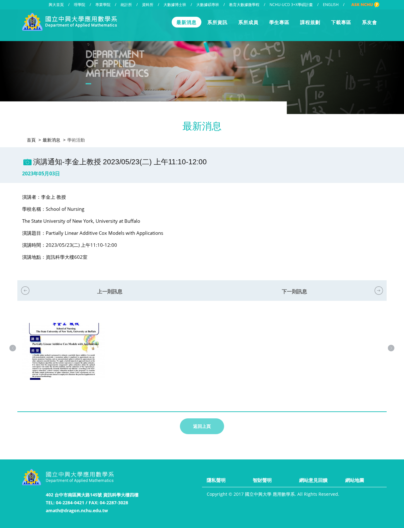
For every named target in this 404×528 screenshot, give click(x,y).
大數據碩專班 (207, 4)
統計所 (126, 4)
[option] (63, 357)
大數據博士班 (174, 4)
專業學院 (102, 4)
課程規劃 (310, 22)
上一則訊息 (109, 291)
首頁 (31, 140)
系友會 (369, 22)
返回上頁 (202, 426)
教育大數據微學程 (244, 4)
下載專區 (341, 22)
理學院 (79, 4)
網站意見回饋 (313, 480)
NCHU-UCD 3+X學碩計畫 (291, 4)
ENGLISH (331, 4)
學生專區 (279, 22)
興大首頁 (56, 4)
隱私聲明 (216, 480)
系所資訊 (217, 22)
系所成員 (248, 22)
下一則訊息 (294, 291)
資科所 (147, 4)
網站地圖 (354, 480)
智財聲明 (262, 480)
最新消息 (186, 22)
